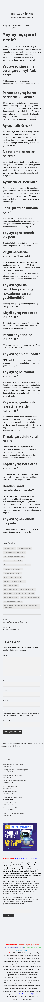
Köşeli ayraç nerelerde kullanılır (13, 557)
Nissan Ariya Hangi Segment (15, 622)
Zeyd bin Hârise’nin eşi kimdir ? (12, 797)
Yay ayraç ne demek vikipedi (30, 598)
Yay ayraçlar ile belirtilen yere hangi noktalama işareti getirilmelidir (20, 607)
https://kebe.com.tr (35, 743)
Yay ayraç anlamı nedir (11, 585)
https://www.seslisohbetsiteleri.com (14, 743)
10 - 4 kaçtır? (7, 720)
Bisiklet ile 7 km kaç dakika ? (11, 802)
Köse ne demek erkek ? (10, 808)
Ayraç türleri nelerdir (25, 548)
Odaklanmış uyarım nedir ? (11, 791)
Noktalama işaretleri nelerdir (12, 561)
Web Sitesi (6, 700)
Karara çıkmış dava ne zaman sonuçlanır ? (16, 770)
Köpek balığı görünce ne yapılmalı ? (14, 813)
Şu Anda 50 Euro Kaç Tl (13, 629)
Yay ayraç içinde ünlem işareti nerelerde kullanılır (19, 589)
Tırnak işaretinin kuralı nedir (12, 577)
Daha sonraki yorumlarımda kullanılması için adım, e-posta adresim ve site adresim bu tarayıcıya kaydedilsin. (21, 714)
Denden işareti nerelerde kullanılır (14, 553)
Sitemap (18, 746)
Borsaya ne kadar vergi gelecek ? (13, 775)
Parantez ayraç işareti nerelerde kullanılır (16, 565)
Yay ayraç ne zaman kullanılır (13, 602)
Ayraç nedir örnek (9, 548)
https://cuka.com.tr (7, 746)
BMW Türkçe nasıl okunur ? (11, 786)
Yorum (5, 655)
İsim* (4, 680)
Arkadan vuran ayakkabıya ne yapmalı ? (15, 781)
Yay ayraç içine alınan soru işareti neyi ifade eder (19, 593)
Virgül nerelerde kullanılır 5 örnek (14, 581)
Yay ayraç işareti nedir (11, 598)
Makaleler (12, 543)
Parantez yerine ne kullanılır (12, 569)
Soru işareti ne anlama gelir (12, 573)
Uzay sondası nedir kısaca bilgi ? (13, 764)
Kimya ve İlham (22, 14)
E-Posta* (5, 690)
